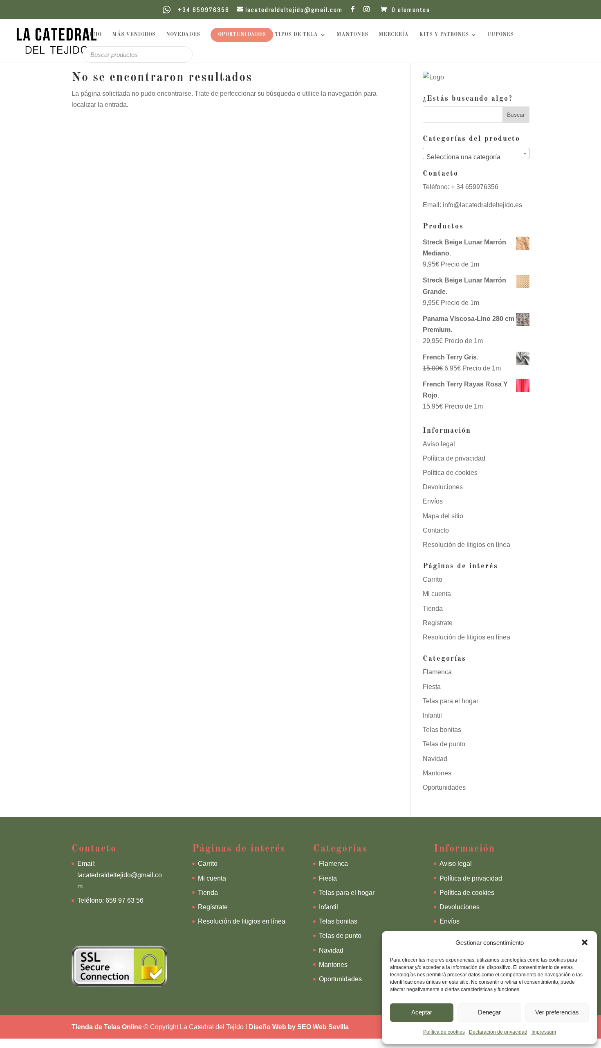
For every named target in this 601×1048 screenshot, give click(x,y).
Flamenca (437, 672)
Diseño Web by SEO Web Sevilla (299, 1026)
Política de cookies (444, 1032)
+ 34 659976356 (473, 186)
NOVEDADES (183, 34)
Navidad (435, 758)
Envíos (433, 501)
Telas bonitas (442, 729)
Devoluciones (443, 486)
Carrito (432, 579)
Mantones (437, 773)
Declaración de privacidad (498, 1032)
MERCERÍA (393, 34)
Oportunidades (444, 787)
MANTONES (352, 34)
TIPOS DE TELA (296, 34)
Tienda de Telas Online (107, 1026)
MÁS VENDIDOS (133, 34)
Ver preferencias (557, 1012)
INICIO (92, 34)
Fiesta (432, 686)
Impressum (543, 1032)
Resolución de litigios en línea (466, 544)
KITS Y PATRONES (444, 34)
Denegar (489, 1012)
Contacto (436, 530)
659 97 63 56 (124, 900)
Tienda (433, 608)
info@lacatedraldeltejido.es (482, 204)
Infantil (432, 715)
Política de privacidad (454, 458)
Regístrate (438, 622)
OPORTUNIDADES (242, 34)
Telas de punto (444, 744)
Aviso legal (439, 443)
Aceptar (421, 1012)
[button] (585, 942)
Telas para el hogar (450, 701)
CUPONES (500, 34)
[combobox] (476, 153)
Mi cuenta (437, 593)
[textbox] (476, 157)
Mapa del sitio (443, 516)
